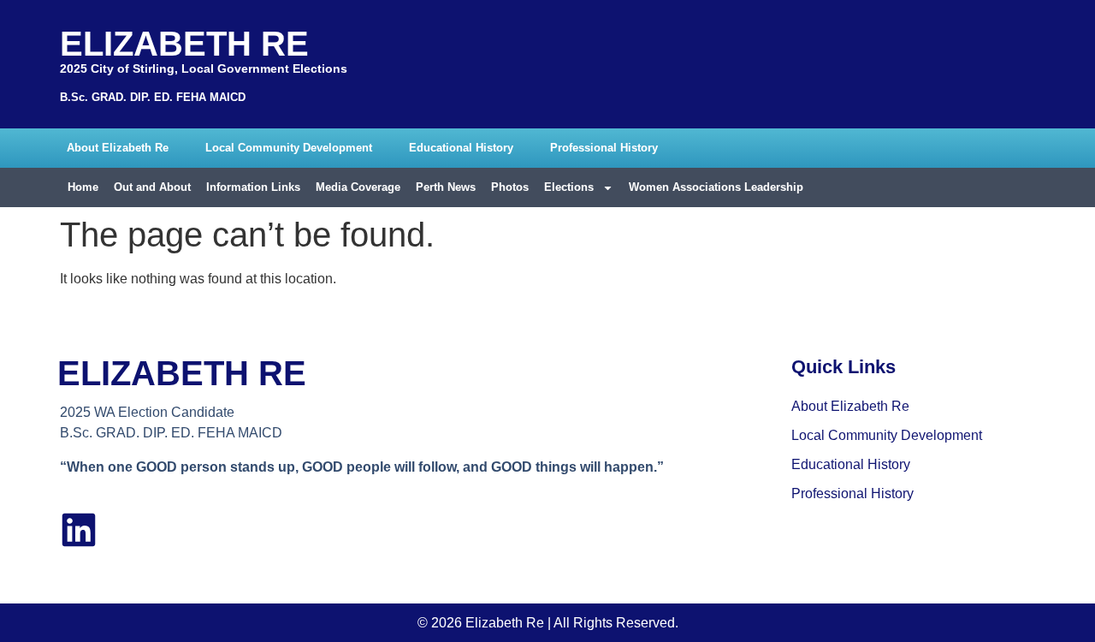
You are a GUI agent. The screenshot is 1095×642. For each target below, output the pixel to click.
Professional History (604, 147)
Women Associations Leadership (716, 187)
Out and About (152, 187)
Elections (569, 187)
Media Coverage (358, 187)
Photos (510, 187)
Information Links (253, 187)
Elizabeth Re (184, 43)
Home (83, 187)
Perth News (446, 187)
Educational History (461, 147)
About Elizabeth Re (118, 147)
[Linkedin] (79, 530)
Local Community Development (288, 147)
